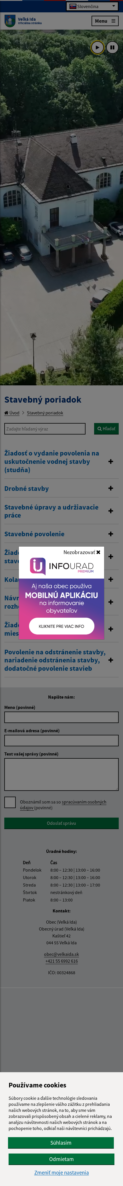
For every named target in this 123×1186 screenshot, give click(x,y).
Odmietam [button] (61, 1159)
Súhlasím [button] (61, 1142)
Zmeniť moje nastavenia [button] (61, 1172)
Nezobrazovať (80, 552)
